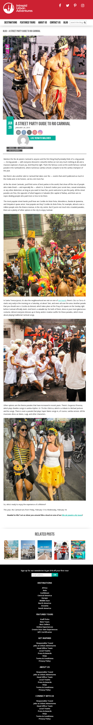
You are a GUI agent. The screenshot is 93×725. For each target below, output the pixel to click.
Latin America (25, 148)
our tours (62, 300)
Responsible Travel (44, 643)
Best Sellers (45, 624)
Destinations (10, 22)
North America (44, 603)
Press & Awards (45, 653)
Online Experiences (44, 627)
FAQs (45, 656)
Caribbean (44, 593)
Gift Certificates (45, 632)
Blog (65, 22)
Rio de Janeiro (14, 150)
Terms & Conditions (44, 658)
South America (44, 608)
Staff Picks (44, 619)
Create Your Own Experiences (45, 629)
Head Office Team (45, 648)
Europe (45, 598)
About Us (42, 22)
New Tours (44, 622)
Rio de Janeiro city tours (72, 515)
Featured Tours (27, 22)
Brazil (11, 148)
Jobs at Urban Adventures (44, 645)
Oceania (44, 606)
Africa (44, 588)
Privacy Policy (45, 661)
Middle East (45, 600)
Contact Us (55, 22)
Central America (45, 595)
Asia (45, 590)
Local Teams (44, 651)
